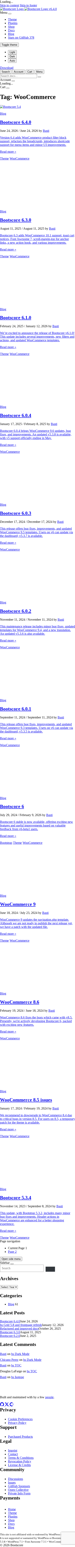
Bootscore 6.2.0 (10, 1335)
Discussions (15, 1479)
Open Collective (18, 1489)
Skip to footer (28, 5)
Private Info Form (19, 1493)
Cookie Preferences (20, 1419)
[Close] (9, 13)
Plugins (12, 23)
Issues (12, 1482)
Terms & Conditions (21, 1457)
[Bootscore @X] (7, 1405)
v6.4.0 (53, 9)
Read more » (8, 151)
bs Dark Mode (20, 1354)
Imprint (12, 1450)
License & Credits (19, 1465)
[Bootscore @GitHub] (2, 1405)
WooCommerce (19, 158)
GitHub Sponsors (19, 1486)
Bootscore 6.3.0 (10, 1332)
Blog (11, 34)
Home (12, 1509)
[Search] (50, 1269)
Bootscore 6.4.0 (10, 1321)
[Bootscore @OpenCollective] (12, 1405)
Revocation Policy (19, 1461)
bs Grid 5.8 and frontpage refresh (21, 1325)
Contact (13, 1454)
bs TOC (16, 1365)
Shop (11, 26)
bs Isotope (17, 1377)
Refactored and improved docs (19, 1328)
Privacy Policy (17, 1422)
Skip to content (9, 5)
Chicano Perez (9, 1359)
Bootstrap (6, 842)
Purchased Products (20, 1436)
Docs (11, 30)
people (49, 1397)
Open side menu (11, 1258)
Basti (46, 130)
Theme (12, 19)
